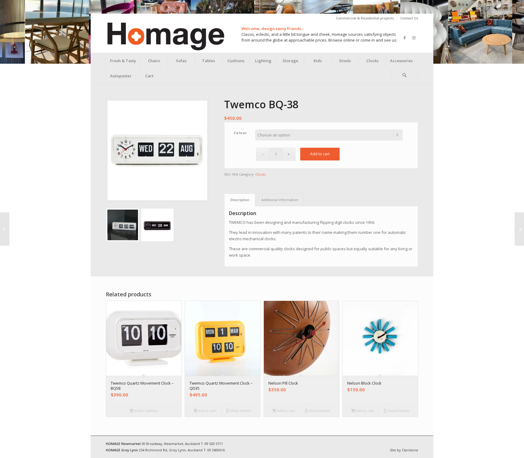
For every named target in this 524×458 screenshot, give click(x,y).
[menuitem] (365, 18)
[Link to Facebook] (404, 37)
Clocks (260, 174)
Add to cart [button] (207, 410)
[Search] (404, 75)
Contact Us (409, 18)
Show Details (240, 410)
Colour (240, 132)
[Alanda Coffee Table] (519, 229)
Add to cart (320, 154)
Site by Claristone (404, 450)
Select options (145, 410)
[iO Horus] (4, 229)
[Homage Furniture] (165, 37)
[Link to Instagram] (413, 37)
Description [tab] (239, 199)
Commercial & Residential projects (365, 18)
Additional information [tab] (279, 199)
